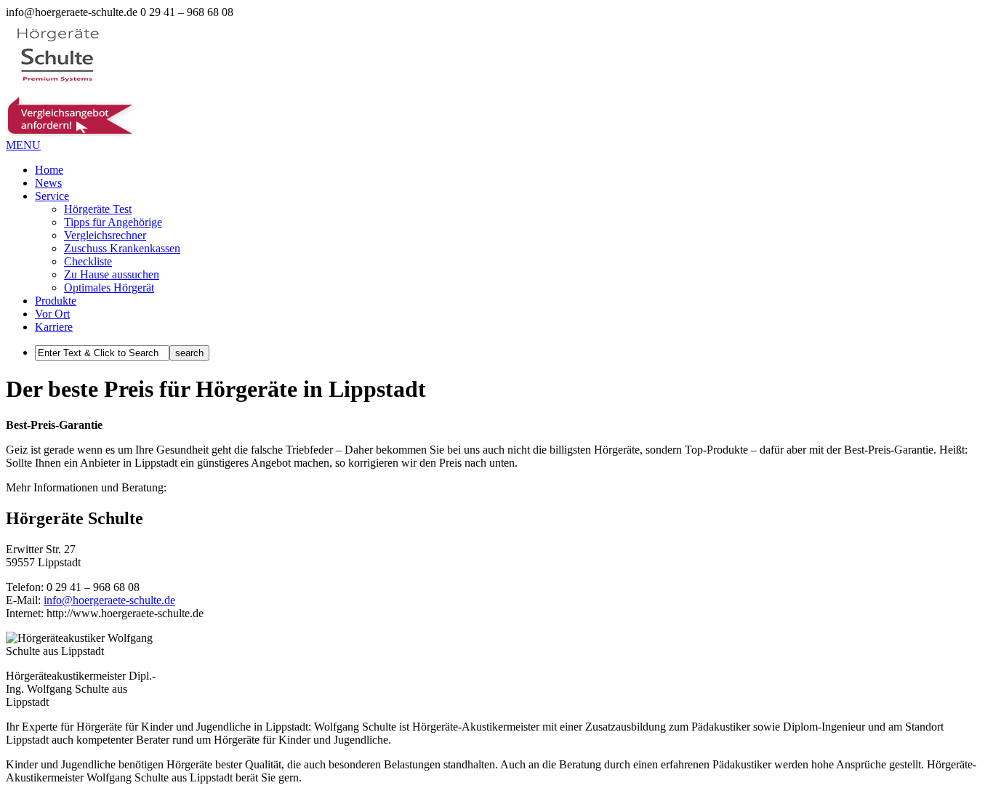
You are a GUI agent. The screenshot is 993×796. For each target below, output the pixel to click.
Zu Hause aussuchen (111, 274)
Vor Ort (52, 313)
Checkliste (88, 261)
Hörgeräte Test (98, 209)
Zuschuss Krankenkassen (122, 248)
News (48, 183)
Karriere (54, 327)
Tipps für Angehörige (113, 222)
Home (49, 170)
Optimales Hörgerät (109, 287)
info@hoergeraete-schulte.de (109, 600)
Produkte (55, 300)
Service (52, 196)
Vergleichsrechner (105, 235)
